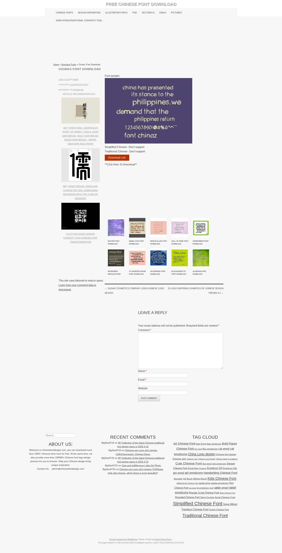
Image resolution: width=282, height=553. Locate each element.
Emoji (162, 12)
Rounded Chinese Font (187, 497)
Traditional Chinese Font (205, 515)
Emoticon (202, 468)
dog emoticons (219, 464)
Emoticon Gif (214, 468)
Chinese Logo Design (206, 459)
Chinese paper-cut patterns (227, 459)
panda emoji (204, 483)
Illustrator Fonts (116, 12)
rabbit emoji (221, 487)
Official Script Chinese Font (187, 483)
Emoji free (193, 468)
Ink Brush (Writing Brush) (195, 479)
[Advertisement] (141, 43)
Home (56, 64)
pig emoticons (203, 488)
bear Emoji (201, 444)
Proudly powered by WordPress (123, 539)
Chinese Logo (192, 459)
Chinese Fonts (64, 12)
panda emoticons (220, 483)
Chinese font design (226, 454)
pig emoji (192, 488)
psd (211, 488)
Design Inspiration (89, 12)
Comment (144, 330)
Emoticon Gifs (230, 468)
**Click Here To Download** (121, 164)
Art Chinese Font (184, 443)
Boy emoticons (210, 449)
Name (142, 371)
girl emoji (178, 472)
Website (143, 388)
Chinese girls (179, 458)
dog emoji (207, 464)
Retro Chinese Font (227, 493)
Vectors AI (148, 12)
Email (142, 379)
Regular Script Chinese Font (204, 492)
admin (75, 79)
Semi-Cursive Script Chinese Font (217, 497)
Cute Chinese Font (188, 463)
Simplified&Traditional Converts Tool (79, 20)
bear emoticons (214, 444)
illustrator (178, 479)
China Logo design (201, 454)
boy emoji (198, 449)
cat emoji (223, 448)
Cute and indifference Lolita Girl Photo (141, 465)
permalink (78, 90)
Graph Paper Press (162, 539)
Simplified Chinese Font (197, 503)
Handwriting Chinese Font (220, 472)
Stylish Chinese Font (219, 509)
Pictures (176, 12)
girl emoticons (194, 472)
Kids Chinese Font (222, 478)
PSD (134, 12)
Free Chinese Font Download (141, 4)
